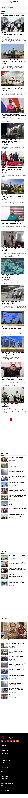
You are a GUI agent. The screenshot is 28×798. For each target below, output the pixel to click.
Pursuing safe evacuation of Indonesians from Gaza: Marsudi (13, 378)
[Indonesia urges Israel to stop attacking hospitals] (12, 293)
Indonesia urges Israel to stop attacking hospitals (12, 302)
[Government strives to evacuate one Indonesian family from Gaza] (12, 318)
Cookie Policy (4, 778)
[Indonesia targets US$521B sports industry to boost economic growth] (4, 497)
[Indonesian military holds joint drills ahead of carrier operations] (4, 484)
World (2, 755)
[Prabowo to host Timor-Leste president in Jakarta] (4, 696)
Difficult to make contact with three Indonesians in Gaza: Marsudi (14, 114)
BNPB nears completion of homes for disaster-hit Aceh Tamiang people (14, 34)
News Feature (5, 166)
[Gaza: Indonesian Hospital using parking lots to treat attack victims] (12, 238)
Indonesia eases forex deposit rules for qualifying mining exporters (11, 639)
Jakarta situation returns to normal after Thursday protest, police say (17, 690)
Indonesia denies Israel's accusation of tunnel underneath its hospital (13, 276)
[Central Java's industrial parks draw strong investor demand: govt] (4, 583)
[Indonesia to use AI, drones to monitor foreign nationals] (4, 459)
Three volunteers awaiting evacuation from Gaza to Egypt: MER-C (13, 88)
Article (2, 762)
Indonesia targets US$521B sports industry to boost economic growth (17, 497)
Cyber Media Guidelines (7, 783)
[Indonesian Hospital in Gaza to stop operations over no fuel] (12, 213)
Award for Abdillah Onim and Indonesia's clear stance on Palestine (12, 169)
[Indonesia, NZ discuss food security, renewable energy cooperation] (4, 658)
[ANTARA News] (15, 1)
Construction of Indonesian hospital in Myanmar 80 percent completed (13, 405)
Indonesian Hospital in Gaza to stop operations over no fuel (12, 222)
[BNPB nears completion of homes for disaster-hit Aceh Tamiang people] (12, 24)
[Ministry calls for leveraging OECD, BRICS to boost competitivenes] (4, 564)
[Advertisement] (14, 437)
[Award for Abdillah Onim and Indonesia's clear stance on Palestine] (12, 158)
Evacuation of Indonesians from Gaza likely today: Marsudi (13, 353)
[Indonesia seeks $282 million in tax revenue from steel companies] (4, 478)
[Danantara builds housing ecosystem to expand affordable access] (4, 570)
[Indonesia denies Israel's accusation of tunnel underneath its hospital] (12, 266)
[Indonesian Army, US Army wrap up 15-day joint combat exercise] (4, 465)
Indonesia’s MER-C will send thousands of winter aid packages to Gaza (14, 61)
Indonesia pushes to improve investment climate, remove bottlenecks (16, 645)
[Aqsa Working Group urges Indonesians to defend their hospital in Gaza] (12, 131)
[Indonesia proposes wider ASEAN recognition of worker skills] (4, 510)
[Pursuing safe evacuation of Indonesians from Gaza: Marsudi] (12, 369)
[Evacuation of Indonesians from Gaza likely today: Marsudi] (12, 344)
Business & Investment (6, 758)
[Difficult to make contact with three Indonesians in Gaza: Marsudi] (12, 105)
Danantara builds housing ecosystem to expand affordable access (17, 570)
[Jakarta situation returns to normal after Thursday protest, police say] (4, 690)
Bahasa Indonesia (5, 771)
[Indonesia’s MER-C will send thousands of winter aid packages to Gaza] (12, 51)
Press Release (4, 767)
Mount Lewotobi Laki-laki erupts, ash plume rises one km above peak (17, 503)
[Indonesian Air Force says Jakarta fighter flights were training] (4, 472)
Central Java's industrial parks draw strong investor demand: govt (16, 582)
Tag (9, 7)
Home (4, 7)
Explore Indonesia (5, 760)
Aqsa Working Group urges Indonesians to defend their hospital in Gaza (11, 141)
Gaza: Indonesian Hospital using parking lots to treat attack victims (13, 249)
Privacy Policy (4, 776)
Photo (2, 765)
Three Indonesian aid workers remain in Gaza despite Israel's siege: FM (12, 196)
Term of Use (4, 774)
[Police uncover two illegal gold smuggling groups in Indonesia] (4, 490)
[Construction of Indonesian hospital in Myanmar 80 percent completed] (12, 395)
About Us (3, 780)
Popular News (5, 453)
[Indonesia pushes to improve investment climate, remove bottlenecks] (4, 645)
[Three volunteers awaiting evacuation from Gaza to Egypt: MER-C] (12, 78)
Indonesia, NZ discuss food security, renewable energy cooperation (16, 658)
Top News (4, 618)
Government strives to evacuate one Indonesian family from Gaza (13, 327)
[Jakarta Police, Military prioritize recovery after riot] (4, 671)
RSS (2, 785)
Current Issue (4, 753)
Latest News (4, 551)
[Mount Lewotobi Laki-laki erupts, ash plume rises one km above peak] (4, 503)
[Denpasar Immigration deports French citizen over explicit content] (4, 516)
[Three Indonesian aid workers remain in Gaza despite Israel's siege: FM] (12, 186)
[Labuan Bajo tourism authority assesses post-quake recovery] (4, 576)
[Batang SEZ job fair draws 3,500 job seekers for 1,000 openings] (4, 557)
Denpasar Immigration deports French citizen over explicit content (16, 516)
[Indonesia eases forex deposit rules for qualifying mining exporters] (14, 630)
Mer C (12, 7)
